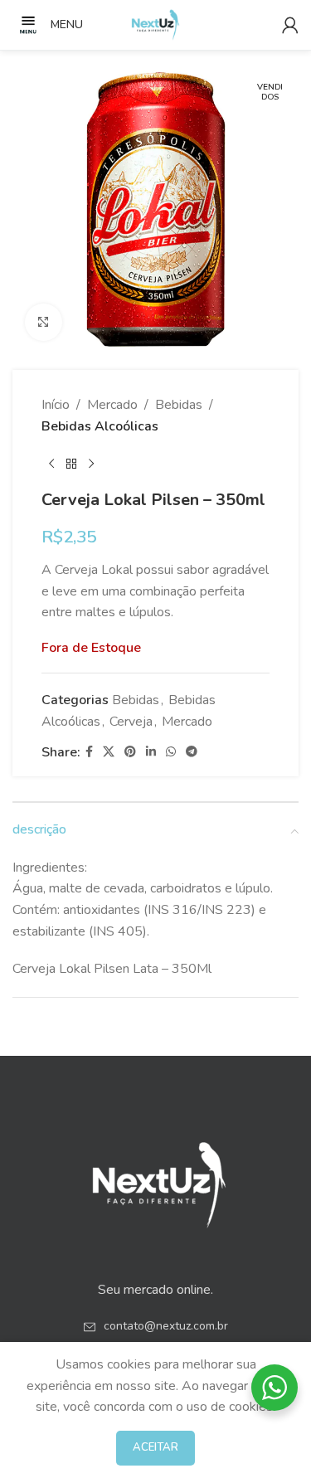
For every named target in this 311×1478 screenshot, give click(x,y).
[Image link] (156, 1179)
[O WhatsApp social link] (171, 752)
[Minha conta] (290, 24)
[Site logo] (156, 24)
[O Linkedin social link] (151, 752)
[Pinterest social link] (130, 752)
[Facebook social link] (89, 752)
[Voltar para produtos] (71, 464)
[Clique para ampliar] (43, 322)
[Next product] (91, 464)
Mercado (112, 405)
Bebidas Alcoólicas (99, 426)
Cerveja (131, 721)
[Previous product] (51, 464)
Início (55, 405)
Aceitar (155, 1447)
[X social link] (108, 752)
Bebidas (178, 405)
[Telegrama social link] (191, 752)
